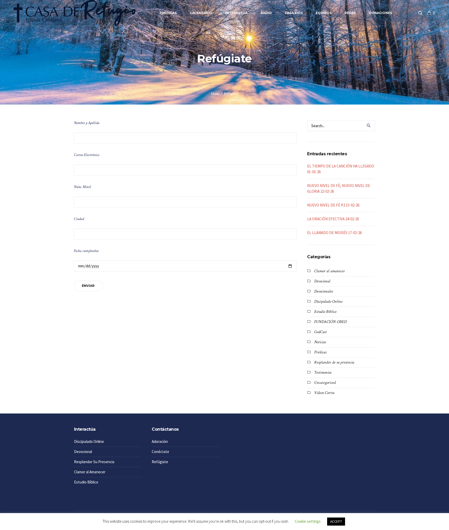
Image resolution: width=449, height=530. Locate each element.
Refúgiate (160, 461)
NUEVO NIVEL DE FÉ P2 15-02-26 (333, 205)
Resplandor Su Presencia (94, 461)
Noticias (320, 342)
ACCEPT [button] (336, 521)
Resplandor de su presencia (334, 362)
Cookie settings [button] (308, 521)
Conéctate (160, 451)
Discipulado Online (328, 301)
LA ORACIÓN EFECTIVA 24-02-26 (333, 218)
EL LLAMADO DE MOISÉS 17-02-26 (334, 232)
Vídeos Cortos (324, 393)
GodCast (320, 332)
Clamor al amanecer (329, 271)
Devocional (322, 281)
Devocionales (323, 291)
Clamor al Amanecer (89, 471)
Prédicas (320, 352)
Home (215, 93)
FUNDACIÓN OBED (330, 322)
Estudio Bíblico (325, 311)
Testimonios (322, 372)
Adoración (160, 441)
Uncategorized (325, 382)
